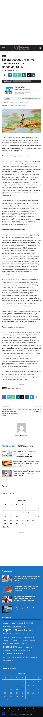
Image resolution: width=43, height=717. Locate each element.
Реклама (20, 711)
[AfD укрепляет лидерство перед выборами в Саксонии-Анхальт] (7, 609)
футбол (26, 657)
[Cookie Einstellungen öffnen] (3, 714)
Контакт (13, 711)
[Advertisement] (21, 22)
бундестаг (26, 640)
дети (11, 643)
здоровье (17, 643)
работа (26, 654)
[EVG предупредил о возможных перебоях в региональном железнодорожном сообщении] (7, 599)
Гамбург (24, 627)
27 (38, 520)
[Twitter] (15, 75)
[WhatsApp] (20, 75)
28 (5, 524)
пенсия (28, 650)
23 (17, 520)
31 (23, 524)
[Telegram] (32, 397)
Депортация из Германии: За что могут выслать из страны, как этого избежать (26, 463)
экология (34, 657)
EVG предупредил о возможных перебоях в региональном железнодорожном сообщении (24, 599)
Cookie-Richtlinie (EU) (30, 711)
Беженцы (29, 623)
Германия (10, 630)
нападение (7, 650)
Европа (20, 630)
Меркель (29, 630)
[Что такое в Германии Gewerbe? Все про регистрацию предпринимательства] (7, 453)
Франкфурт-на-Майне (16, 637)
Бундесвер (16, 627)
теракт (8, 657)
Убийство (35, 633)
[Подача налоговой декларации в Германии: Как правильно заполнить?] (7, 473)
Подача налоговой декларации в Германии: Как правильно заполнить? (26, 473)
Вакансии (12, 709)
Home (3, 53)
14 (5, 516)
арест (32, 637)
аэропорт (6, 640)
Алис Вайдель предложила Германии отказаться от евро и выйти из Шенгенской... (26, 588)
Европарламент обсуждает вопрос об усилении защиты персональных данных (11, 412)
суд (4, 657)
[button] (3, 48)
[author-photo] (21, 433)
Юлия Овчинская (9, 70)
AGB (8, 711)
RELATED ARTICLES (9, 446)
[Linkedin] (24, 75)
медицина (20, 647)
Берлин (7, 626)
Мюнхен (5, 634)
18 (28, 516)
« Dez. (4, 527)
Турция (29, 633)
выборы (32, 640)
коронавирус (10, 647)
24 (23, 520)
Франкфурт (6, 637)
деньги (5, 643)
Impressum (20, 709)
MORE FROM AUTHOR (25, 446)
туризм (14, 657)
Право (9, 53)
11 (28, 512)
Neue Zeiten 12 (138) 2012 (14, 388)
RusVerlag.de (15, 714)
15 (11, 516)
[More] (38, 75)
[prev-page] (3, 480)
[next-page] (6, 480)
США (24, 634)
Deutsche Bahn (9, 623)
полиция (18, 653)
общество (15, 650)
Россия (17, 634)
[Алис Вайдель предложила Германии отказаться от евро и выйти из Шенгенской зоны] (7, 589)
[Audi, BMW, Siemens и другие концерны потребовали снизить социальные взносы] (7, 578)
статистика (33, 654)
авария (27, 637)
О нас (5, 709)
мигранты (28, 647)
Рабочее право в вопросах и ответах (31, 410)
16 (17, 516)
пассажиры (22, 650)
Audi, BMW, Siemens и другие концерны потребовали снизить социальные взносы (27, 578)
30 (17, 524)
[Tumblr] (33, 75)
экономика (8, 660)
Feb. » (9, 527)
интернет (24, 643)
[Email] (29, 75)
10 (23, 512)
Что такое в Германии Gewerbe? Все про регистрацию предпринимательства (26, 454)
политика (7, 654)
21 (5, 520)
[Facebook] (10, 75)
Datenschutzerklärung (31, 709)
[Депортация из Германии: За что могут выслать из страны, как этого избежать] (7, 463)
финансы (19, 657)
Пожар (12, 633)
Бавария (19, 623)
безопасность (16, 640)
